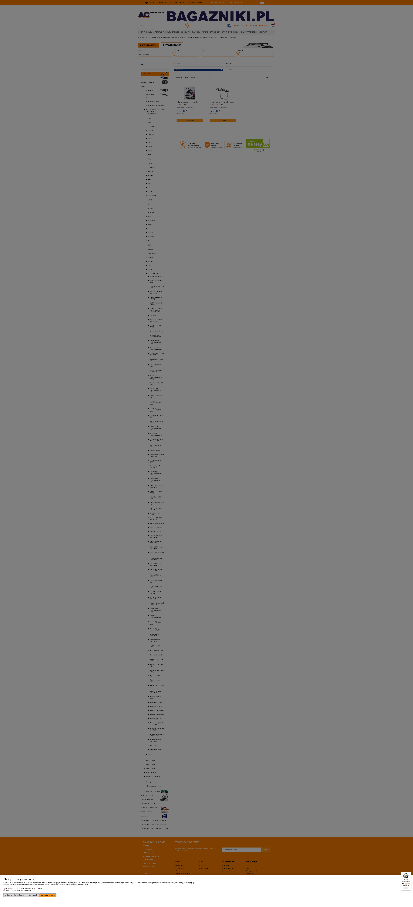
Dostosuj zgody (32, 895)
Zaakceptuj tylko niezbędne (14, 895)
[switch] (406, 888)
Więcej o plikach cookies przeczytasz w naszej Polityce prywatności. (23, 888)
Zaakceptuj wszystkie (48, 895)
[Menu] (409, 873)
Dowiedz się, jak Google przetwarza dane (18, 890)
